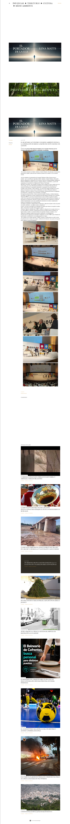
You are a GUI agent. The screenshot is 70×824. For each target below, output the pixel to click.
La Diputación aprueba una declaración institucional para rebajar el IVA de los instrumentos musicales (40, 509)
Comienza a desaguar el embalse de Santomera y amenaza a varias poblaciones (38, 478)
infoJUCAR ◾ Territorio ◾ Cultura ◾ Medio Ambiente (32, 4)
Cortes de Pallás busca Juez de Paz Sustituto (36, 811)
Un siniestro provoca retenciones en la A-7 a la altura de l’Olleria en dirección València (40, 563)
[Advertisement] (34, 15)
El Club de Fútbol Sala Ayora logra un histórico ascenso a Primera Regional (38, 730)
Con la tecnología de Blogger (35, 820)
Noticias (10, 144)
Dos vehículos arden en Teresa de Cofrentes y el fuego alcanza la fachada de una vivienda (40, 778)
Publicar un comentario (29, 480)
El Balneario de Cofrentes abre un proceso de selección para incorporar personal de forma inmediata (38, 681)
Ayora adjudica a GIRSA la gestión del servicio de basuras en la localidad (38, 632)
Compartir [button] (11, 140)
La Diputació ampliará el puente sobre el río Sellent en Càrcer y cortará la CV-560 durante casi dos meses (40, 548)
